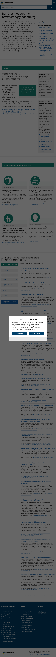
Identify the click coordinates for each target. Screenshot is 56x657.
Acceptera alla (19, 333)
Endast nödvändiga (36, 333)
